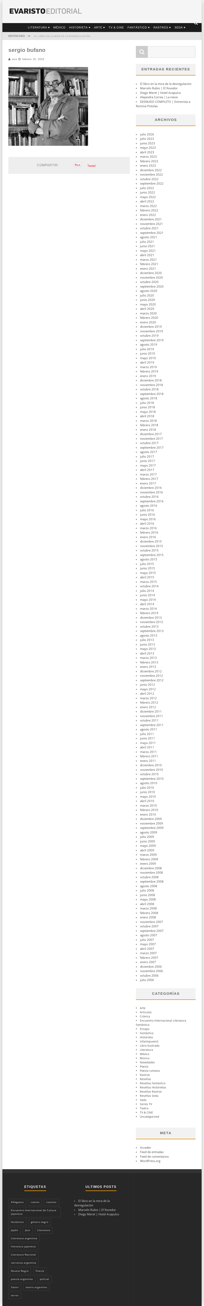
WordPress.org (150, 1161)
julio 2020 (147, 295)
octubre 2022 (149, 179)
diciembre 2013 (151, 617)
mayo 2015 (148, 573)
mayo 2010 (148, 796)
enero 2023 (148, 165)
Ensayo (144, 1029)
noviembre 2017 (151, 439)
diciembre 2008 (151, 868)
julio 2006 (147, 980)
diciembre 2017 (151, 434)
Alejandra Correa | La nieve (159, 97)
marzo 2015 (148, 582)
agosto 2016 (148, 506)
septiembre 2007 (152, 931)
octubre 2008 (149, 877)
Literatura (37, 27)
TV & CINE (116, 27)
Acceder (145, 1147)
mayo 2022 (148, 197)
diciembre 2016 (151, 488)
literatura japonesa (23, 1246)
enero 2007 (148, 962)
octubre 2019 (149, 335)
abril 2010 (147, 801)
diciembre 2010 (151, 765)
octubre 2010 (149, 774)
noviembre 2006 (151, 971)
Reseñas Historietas (153, 1087)
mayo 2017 (148, 465)
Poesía (40, 1271)
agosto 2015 (148, 559)
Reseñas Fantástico (152, 1083)
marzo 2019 (148, 367)
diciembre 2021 (151, 219)
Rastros (160, 27)
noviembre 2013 (151, 622)
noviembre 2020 (151, 277)
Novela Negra (20, 1271)
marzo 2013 (148, 658)
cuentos (51, 1202)
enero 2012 (148, 707)
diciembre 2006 (151, 967)
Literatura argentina (24, 1238)
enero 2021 (148, 268)
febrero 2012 (149, 702)
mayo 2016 (148, 519)
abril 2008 (147, 904)
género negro (39, 1222)
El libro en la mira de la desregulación (62, 36)
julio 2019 (147, 349)
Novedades (147, 1062)
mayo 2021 (148, 251)
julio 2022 (147, 188)
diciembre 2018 (151, 380)
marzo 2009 (148, 855)
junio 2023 (147, 143)
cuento (35, 1202)
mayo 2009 (148, 846)
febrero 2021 (149, 264)
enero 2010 (148, 814)
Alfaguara (17, 1202)
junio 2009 (147, 841)
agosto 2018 (148, 398)
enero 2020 (148, 322)
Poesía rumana (150, 1071)
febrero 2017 (149, 479)
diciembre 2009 (151, 819)
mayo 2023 (148, 148)
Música (144, 1058)
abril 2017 (147, 470)
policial (44, 1279)
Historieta (78, 27)
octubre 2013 (149, 626)
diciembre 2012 (151, 671)
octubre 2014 (149, 586)
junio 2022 (147, 192)
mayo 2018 (148, 412)
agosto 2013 (148, 635)
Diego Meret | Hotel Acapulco (160, 93)
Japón (14, 1230)
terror (15, 1295)
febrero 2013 (149, 662)
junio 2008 (147, 895)
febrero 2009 (149, 859)
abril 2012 (147, 693)
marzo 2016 (148, 528)
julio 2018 (147, 403)
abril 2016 (147, 523)
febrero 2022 (149, 210)
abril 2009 (147, 850)
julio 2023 (147, 139)
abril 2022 (147, 201)
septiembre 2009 (152, 828)
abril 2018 (147, 416)
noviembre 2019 (151, 331)
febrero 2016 (149, 532)
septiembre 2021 (152, 233)
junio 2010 (147, 792)
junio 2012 (147, 685)
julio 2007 (147, 940)
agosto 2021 (148, 237)
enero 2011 (148, 761)
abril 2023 (147, 152)
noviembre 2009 (151, 823)
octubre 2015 (149, 550)
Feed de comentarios (154, 1156)
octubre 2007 (149, 926)
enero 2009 (148, 863)
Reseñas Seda (149, 1096)
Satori (15, 1287)
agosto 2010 (148, 783)
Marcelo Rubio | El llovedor (159, 88)
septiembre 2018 (152, 394)
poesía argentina (22, 1279)
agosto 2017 (148, 452)
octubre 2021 (149, 228)
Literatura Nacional (23, 1254)
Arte (98, 27)
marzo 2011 (148, 752)
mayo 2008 (148, 899)
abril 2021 (147, 255)
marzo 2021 (148, 260)
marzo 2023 (148, 157)
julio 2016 (147, 510)
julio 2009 (147, 837)
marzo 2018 (148, 421)
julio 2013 (147, 640)
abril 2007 (147, 949)
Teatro (144, 1108)
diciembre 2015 (151, 541)
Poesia (144, 1066)
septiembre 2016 (152, 501)
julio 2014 (147, 591)
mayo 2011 (148, 743)
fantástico (17, 1222)
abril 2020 (147, 309)
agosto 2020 (148, 291)
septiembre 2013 (152, 631)
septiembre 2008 (152, 881)
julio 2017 (147, 456)
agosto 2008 (148, 886)
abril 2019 (147, 362)
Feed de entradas (152, 1152)
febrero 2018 (149, 425)
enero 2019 (148, 376)
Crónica (145, 1016)
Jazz (27, 1230)
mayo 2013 (148, 649)
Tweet (91, 166)
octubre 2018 (149, 389)
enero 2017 (148, 483)
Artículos (146, 1012)
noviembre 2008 (151, 872)
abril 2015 (147, 577)
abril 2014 (147, 604)
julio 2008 (147, 890)
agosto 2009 (148, 832)
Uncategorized (149, 1116)
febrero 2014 (149, 613)
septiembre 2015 (152, 555)
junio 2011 (147, 738)
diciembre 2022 (151, 170)
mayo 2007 (148, 944)
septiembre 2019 (152, 340)
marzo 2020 (148, 313)
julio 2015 (147, 564)
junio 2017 (147, 461)
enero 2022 (148, 215)
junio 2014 (147, 595)
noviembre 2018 (151, 385)
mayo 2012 (148, 689)
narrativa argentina (23, 1262)
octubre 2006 (149, 975)
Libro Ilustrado (149, 1045)
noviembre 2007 (151, 922)
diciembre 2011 (151, 711)
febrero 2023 (149, 161)
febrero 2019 (149, 371)
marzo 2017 (148, 474)
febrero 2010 (149, 810)
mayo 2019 (148, 358)
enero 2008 (148, 917)
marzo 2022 (148, 206)
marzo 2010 (148, 805)
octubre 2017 (149, 443)
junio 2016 (147, 514)
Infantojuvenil (149, 1041)
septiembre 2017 (152, 447)
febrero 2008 (149, 913)
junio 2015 (147, 568)
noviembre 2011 (151, 716)
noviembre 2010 (151, 770)
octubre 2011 (149, 720)
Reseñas (145, 1079)
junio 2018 (147, 407)
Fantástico (137, 27)
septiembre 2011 (152, 725)
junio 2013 (147, 644)
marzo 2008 (148, 908)
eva (14, 59)
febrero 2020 (149, 318)
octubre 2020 (149, 282)
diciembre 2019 (151, 327)
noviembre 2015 (151, 546)
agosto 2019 (148, 344)
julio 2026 (147, 134)
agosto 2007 (148, 935)
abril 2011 (147, 747)
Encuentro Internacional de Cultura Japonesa (33, 1212)
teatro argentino (36, 1287)
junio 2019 (147, 353)
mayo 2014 (148, 600)
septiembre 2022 (152, 183)
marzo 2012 (148, 698)
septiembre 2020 (152, 286)
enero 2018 (148, 430)
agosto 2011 (148, 729)
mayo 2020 (148, 304)
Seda (179, 27)
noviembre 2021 (151, 224)
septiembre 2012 (152, 680)
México (59, 27)
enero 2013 (148, 667)
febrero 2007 (149, 958)
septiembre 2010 (152, 779)
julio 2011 (147, 734)
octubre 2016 (149, 497)
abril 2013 (147, 653)
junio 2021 (147, 246)
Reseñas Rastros (151, 1091)
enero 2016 (148, 537)
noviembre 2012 (151, 676)
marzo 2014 (148, 609)
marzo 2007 (148, 953)
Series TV (146, 1104)
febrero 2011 (149, 756)
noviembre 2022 (151, 174)
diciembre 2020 (151, 273)
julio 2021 (147, 242)
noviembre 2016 (151, 492)
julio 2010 (147, 788)
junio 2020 (147, 300)
